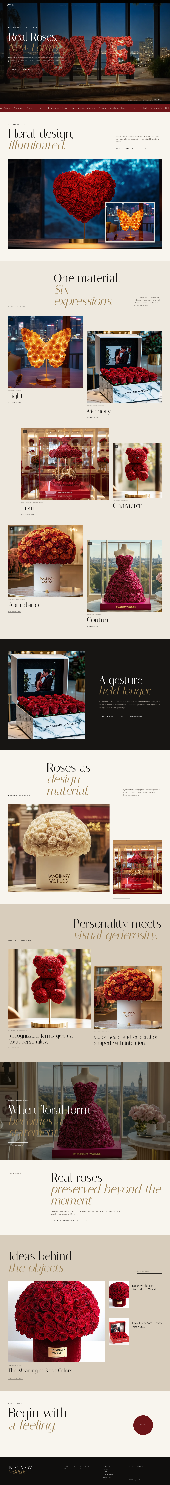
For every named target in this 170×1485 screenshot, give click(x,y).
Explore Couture (18, 1145)
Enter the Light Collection (131, 148)
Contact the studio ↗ (136, 1466)
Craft (91, 5)
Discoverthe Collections (143, 1425)
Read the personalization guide (137, 716)
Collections (62, 5)
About (82, 5)
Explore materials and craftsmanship (69, 1221)
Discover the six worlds (21, 69)
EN (145, 5)
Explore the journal (149, 1271)
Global (99, 5)
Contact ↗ (159, 5)
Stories (74, 5)
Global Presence (108, 1477)
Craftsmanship (108, 1474)
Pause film (157, 99)
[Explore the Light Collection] (85, 204)
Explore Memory (108, 716)
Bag (150, 5)
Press (104, 1480)
